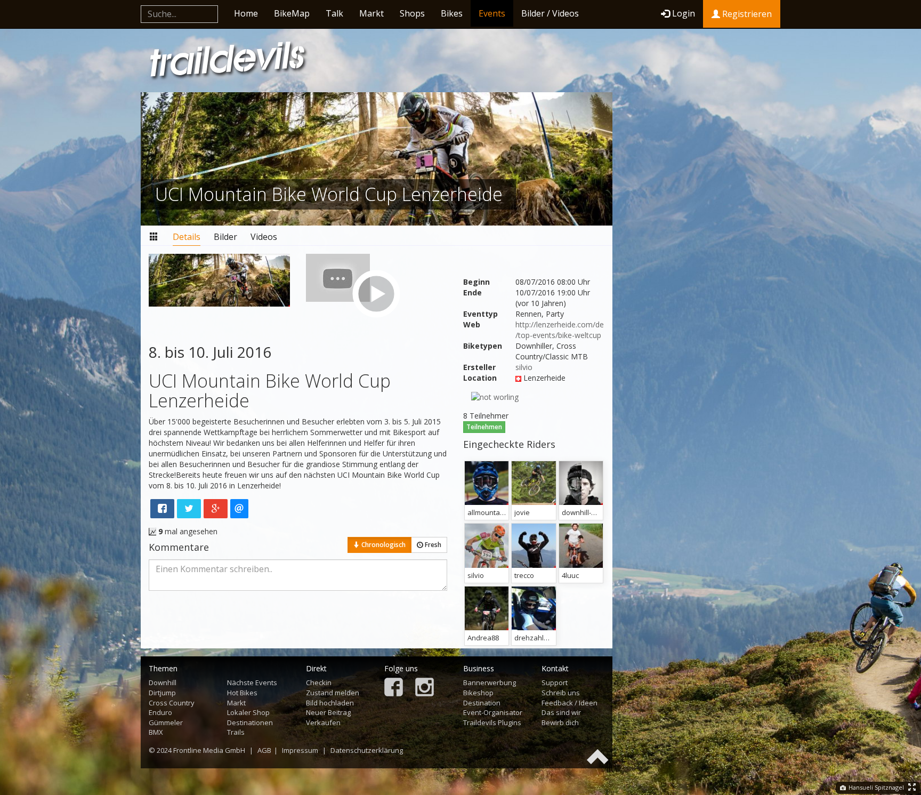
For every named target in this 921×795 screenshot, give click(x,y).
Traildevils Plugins (492, 722)
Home (246, 13)
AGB (264, 750)
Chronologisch (383, 544)
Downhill (162, 682)
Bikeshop (478, 692)
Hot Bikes (242, 692)
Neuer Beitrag (328, 712)
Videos (264, 237)
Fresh (432, 544)
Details (186, 237)
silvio (523, 367)
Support (555, 682)
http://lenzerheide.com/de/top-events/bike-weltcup (559, 329)
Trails (236, 732)
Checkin (319, 682)
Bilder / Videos (550, 13)
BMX (156, 732)
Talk (334, 13)
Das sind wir (561, 712)
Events (492, 13)
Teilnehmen (484, 426)
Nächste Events (252, 682)
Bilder (225, 237)
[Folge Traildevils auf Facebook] (393, 688)
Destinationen (250, 722)
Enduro (160, 712)
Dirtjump (162, 692)
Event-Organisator (492, 712)
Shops (412, 13)
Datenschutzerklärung (366, 750)
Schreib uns (561, 692)
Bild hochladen (330, 703)
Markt (371, 13)
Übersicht (154, 237)
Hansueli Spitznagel (875, 787)
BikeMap (292, 13)
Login (683, 13)
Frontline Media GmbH (209, 750)
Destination (481, 703)
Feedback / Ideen (569, 703)
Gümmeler (166, 722)
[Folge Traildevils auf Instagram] (424, 688)
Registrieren (746, 14)
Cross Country (172, 703)
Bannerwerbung (489, 682)
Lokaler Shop (248, 712)
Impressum (300, 750)
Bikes (452, 13)
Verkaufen (323, 722)
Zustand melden (332, 692)
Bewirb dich (560, 722)
